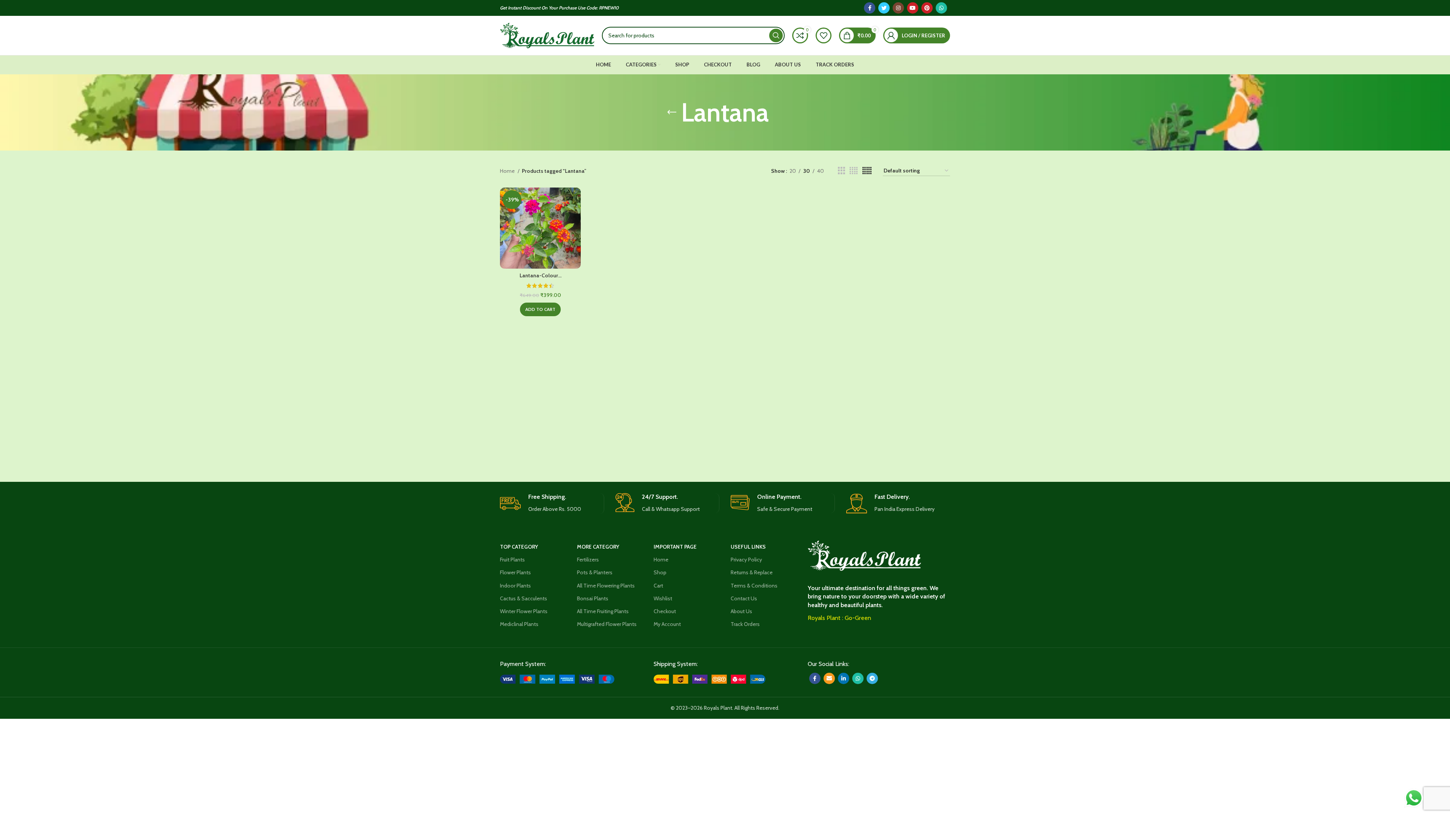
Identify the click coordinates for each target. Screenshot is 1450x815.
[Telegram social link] (872, 678)
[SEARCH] (776, 35)
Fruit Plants (512, 559)
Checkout (665, 611)
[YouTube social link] (912, 8)
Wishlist (663, 598)
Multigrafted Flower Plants (607, 624)
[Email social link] (829, 678)
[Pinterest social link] (927, 8)
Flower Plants (515, 572)
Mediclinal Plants (519, 624)
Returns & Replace (752, 572)
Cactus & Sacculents (523, 598)
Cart (658, 585)
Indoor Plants (515, 585)
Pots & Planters (594, 572)
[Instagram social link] (898, 8)
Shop (660, 572)
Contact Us (744, 598)
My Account (667, 624)
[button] (540, 309)
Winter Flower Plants (524, 611)
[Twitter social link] (884, 8)
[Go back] (671, 112)
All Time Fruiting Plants (603, 611)
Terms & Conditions (754, 585)
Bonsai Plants (592, 598)
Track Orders (745, 624)
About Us (741, 611)
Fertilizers (588, 559)
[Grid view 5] (867, 170)
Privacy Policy (746, 559)
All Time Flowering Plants (606, 585)
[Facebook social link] (869, 8)
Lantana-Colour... (540, 275)
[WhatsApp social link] (941, 8)
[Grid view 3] (841, 170)
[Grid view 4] (854, 170)
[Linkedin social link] (843, 678)
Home (508, 171)
